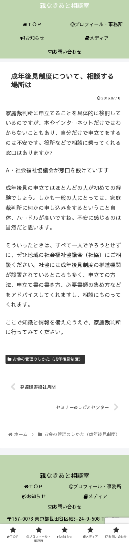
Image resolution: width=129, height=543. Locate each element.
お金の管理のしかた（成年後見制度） (47, 359)
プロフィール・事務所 (97, 486)
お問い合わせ (67, 506)
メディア (97, 496)
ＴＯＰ (36, 486)
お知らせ (36, 496)
